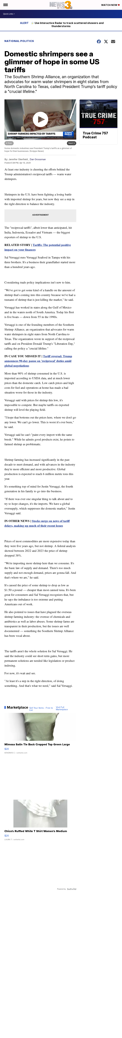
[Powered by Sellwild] (71, 889)
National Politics (19, 41)
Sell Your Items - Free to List (41, 709)
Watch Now (109, 4)
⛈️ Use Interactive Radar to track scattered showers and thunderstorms (67, 24)
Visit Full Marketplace (62, 708)
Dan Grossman (38, 159)
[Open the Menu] (5, 5)
